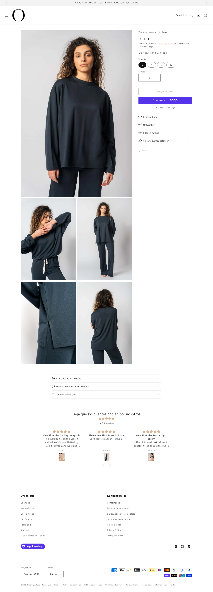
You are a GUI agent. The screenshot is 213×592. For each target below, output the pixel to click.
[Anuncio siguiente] (206, 3)
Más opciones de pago (165, 107)
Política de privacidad (93, 585)
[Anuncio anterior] (6, 3)
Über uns (25, 502)
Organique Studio (34, 585)
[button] (6, 15)
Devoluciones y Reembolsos (121, 513)
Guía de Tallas (114, 524)
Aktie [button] (144, 150)
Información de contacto (165, 585)
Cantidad (142, 71)
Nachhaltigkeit (28, 508)
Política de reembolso (72, 585)
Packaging (26, 524)
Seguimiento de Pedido (119, 519)
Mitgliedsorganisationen (33, 535)
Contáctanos (113, 502)
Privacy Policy (114, 530)
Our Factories (27, 513)
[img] (106, 418)
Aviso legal (147, 585)
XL (171, 64)
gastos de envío (167, 43)
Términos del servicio (114, 585)
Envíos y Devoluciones (118, 508)
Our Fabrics (26, 519)
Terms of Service (115, 535)
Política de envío (133, 585)
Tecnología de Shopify (51, 585)
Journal (25, 530)
